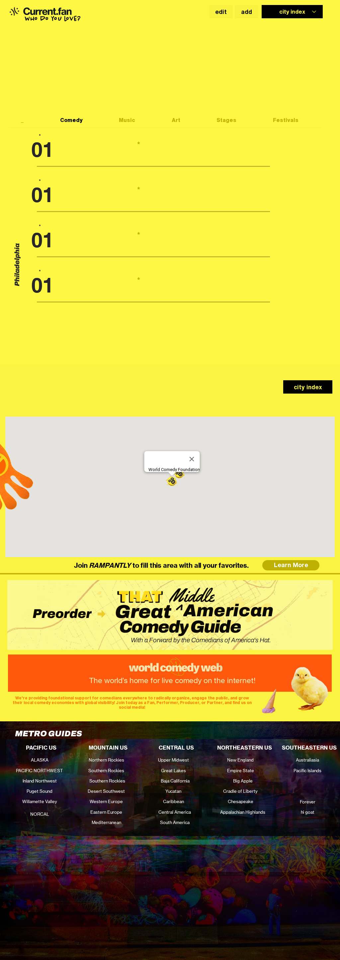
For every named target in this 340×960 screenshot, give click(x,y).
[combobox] (292, 11)
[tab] (28, 120)
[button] (14, 11)
